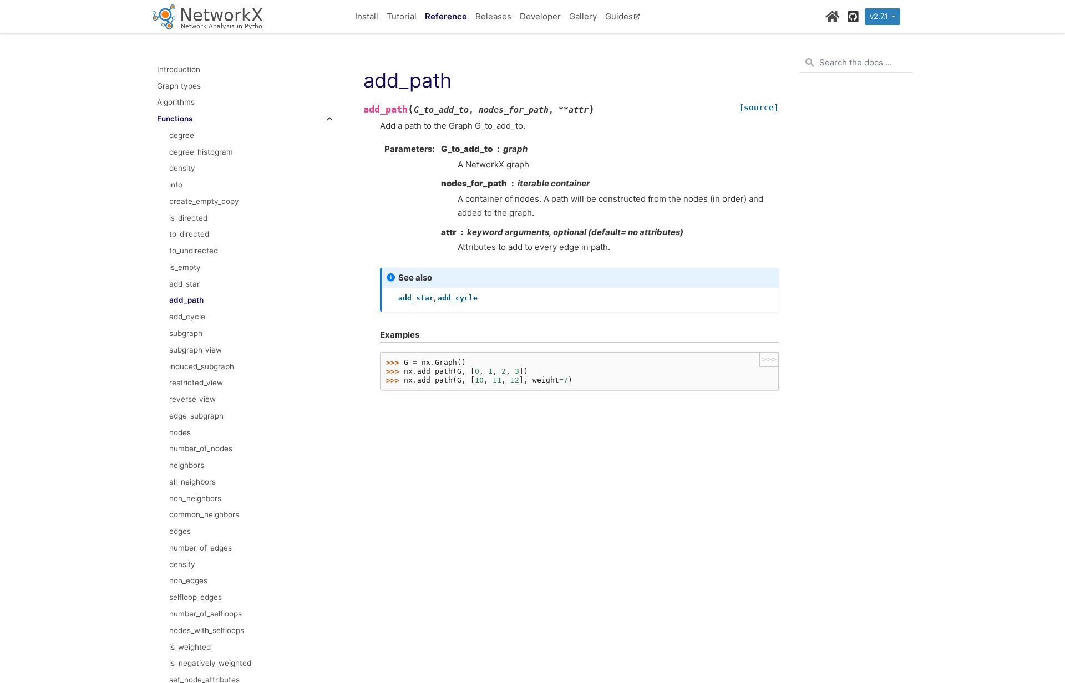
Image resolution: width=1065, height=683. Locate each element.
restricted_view (196, 382)
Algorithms (176, 102)
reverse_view (192, 399)
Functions (174, 118)
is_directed (188, 217)
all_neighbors (192, 481)
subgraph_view (195, 349)
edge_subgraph (196, 415)
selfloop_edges (195, 597)
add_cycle (187, 316)
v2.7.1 (880, 16)
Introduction (178, 69)
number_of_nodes (200, 448)
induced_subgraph (201, 366)
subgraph (185, 333)
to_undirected (193, 250)
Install (366, 16)
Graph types (179, 85)
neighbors (186, 465)
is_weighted (190, 647)
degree (181, 135)
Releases (493, 16)
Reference (446, 16)
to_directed (189, 234)
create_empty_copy (204, 201)
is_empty (185, 267)
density (182, 168)
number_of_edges (200, 547)
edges (180, 531)
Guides (619, 16)
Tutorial (402, 16)
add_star (184, 283)
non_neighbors (195, 498)
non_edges (188, 580)
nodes (180, 432)
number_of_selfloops (205, 613)
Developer (540, 16)
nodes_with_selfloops (206, 630)
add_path (186, 299)
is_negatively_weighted (210, 663)
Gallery (583, 16)
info (175, 184)
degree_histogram (201, 151)
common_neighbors (204, 514)
